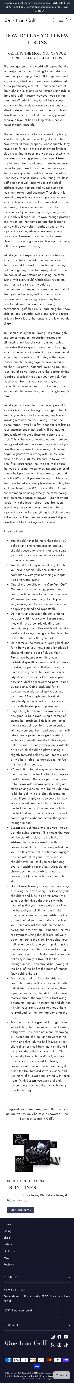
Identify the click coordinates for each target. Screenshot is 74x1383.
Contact (11, 1325)
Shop (7, 1238)
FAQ (6, 1258)
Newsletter (15, 1289)
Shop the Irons (21, 1210)
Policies (11, 1277)
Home (7, 1224)
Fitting (7, 1231)
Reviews (9, 1264)
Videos (8, 1244)
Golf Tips (9, 1251)
